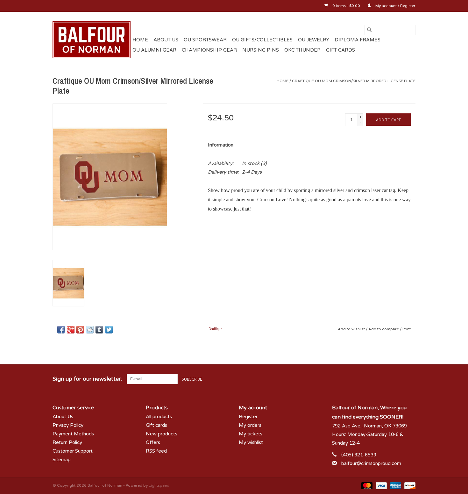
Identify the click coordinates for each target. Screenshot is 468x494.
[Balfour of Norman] (92, 39)
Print (406, 329)
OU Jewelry (313, 40)
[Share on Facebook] (61, 329)
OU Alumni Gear (154, 50)
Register (248, 416)
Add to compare (384, 329)
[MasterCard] (366, 485)
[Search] (369, 30)
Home (140, 40)
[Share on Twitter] (109, 329)
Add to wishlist (352, 329)
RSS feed (156, 451)
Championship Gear (209, 50)
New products (161, 434)
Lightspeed (159, 485)
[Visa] (380, 485)
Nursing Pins (260, 50)
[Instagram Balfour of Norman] (410, 379)
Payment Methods (73, 434)
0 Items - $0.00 (346, 6)
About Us (165, 40)
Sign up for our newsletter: (87, 379)
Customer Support (73, 451)
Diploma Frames (357, 40)
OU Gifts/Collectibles (262, 40)
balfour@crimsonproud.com (371, 463)
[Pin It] (80, 329)
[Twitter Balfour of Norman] (399, 379)
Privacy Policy (68, 425)
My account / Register (394, 6)
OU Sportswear (205, 40)
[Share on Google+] (70, 329)
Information (220, 145)
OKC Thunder (302, 50)
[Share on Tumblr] (99, 329)
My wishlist (251, 442)
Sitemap (62, 459)
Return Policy (67, 442)
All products (159, 416)
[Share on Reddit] (90, 329)
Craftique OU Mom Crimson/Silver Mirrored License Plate (353, 81)
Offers (153, 442)
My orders (250, 425)
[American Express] (395, 485)
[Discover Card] (408, 485)
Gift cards (340, 50)
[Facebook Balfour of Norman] (387, 379)
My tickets (250, 434)
